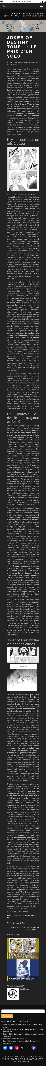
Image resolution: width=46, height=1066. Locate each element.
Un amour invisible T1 (21, 978)
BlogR (14, 1059)
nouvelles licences (14, 74)
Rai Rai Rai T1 (22, 1038)
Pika (8, 917)
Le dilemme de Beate (18, 922)
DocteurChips (8, 1034)
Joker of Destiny (24, 915)
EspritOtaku (30, 62)
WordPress (34, 1057)
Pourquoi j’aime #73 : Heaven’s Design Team (21, 956)
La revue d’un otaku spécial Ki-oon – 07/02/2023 (23, 927)
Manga (16, 64)
